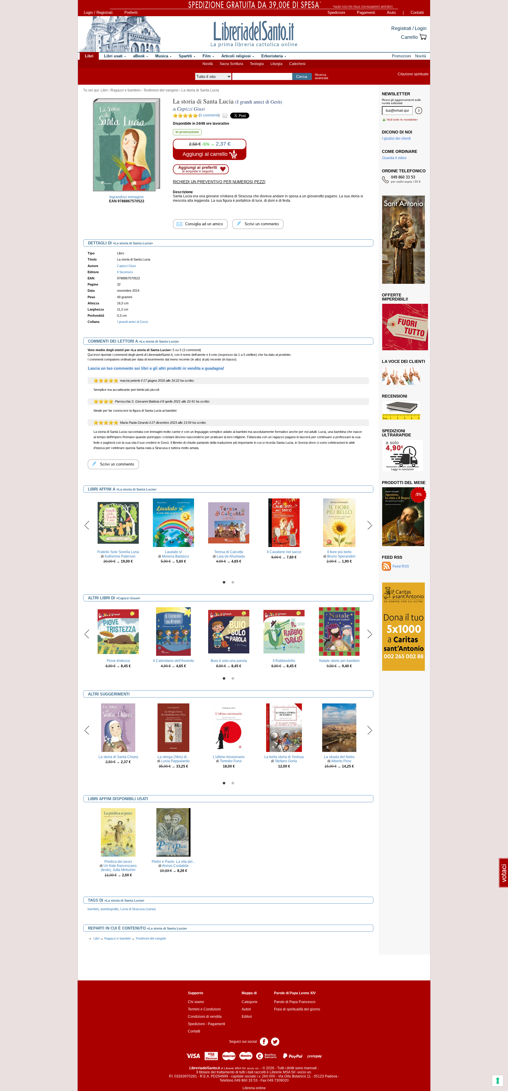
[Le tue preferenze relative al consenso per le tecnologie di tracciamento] (497, 1080)
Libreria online (254, 1088)
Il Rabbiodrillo (284, 661)
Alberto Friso (341, 761)
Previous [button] (87, 525)
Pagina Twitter (275, 1041)
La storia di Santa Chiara (118, 757)
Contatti (417, 12)
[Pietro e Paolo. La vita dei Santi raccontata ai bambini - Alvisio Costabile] (173, 832)
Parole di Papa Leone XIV (295, 993)
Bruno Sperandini (341, 556)
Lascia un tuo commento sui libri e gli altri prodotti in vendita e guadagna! (156, 368)
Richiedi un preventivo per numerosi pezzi (219, 182)
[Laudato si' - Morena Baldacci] (173, 523)
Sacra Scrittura (231, 64)
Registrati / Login (409, 28)
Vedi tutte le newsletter (402, 119)
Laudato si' (173, 552)
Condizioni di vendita (205, 1017)
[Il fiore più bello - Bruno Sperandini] (339, 523)
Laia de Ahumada (231, 556)
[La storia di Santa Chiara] (118, 727)
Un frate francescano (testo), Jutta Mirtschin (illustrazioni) (119, 870)
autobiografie (109, 909)
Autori (246, 1009)
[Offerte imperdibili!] (407, 327)
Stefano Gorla (286, 761)
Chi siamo (196, 1002)
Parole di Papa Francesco (294, 1002)
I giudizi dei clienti (396, 138)
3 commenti (209, 115)
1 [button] (224, 582)
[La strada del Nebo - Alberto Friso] (339, 727)
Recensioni (394, 396)
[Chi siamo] (119, 34)
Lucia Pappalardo (175, 761)
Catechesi (297, 64)
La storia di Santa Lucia (200, 90)
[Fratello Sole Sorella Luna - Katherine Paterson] (118, 523)
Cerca (301, 76)
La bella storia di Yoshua (284, 757)
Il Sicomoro (125, 272)
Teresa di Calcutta (228, 552)
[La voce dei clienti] (401, 375)
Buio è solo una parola (229, 661)
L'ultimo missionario (229, 757)
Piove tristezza (118, 661)
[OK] (418, 110)
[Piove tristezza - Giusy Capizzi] (118, 631)
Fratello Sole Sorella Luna (118, 552)
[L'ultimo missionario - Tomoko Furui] (228, 727)
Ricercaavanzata (321, 76)
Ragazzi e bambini (126, 90)
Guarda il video (394, 158)
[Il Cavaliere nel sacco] (284, 523)
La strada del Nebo (339, 757)
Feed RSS (392, 557)
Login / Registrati (98, 12)
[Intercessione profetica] (402, 516)
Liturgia (276, 64)
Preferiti (131, 12)
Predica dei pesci (118, 862)
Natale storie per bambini (339, 661)
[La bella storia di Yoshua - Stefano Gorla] (284, 727)
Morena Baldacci (175, 556)
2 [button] (233, 582)
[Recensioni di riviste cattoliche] (401, 410)
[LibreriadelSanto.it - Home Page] (254, 34)
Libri (104, 90)
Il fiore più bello (339, 552)
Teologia (257, 64)
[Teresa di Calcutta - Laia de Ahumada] (228, 523)
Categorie (250, 1002)
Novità (208, 64)
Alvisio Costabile (175, 866)
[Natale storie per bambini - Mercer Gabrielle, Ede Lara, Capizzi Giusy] (339, 631)
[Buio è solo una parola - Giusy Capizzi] (228, 631)
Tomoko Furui (231, 761)
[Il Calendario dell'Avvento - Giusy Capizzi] (173, 631)
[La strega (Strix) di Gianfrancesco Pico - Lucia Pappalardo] (173, 727)
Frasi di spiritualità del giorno (297, 1009)
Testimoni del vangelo (160, 90)
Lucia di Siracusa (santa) (138, 909)
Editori (247, 1017)
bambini (93, 909)
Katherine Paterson (120, 556)
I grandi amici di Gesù (132, 321)
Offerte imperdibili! (395, 297)
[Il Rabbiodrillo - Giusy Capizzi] (284, 631)
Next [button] (369, 525)
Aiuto (391, 12)
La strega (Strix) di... (173, 757)
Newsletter (396, 93)
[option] (118, 532)
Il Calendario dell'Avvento (173, 661)
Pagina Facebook (264, 1041)
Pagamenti (366, 12)
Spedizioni (336, 12)
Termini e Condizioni (204, 1009)
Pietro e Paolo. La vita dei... (173, 862)
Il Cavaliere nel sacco (284, 552)
